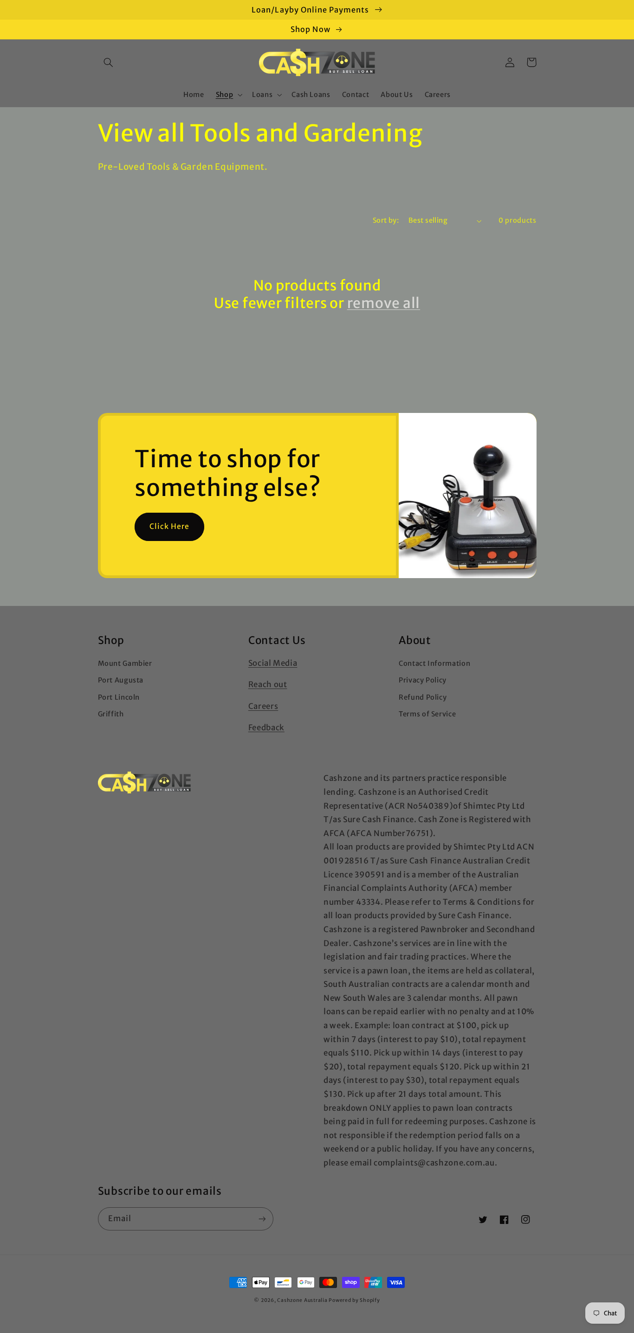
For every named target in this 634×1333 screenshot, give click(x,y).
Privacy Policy (422, 680)
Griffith (111, 714)
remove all (384, 303)
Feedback (266, 727)
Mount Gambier (125, 663)
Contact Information (434, 663)
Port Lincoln (119, 697)
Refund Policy (422, 697)
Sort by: (386, 220)
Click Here (169, 526)
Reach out (267, 684)
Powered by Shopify (354, 1300)
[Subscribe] (261, 1218)
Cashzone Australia (302, 1300)
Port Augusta (121, 680)
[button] (108, 62)
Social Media (273, 663)
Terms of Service (427, 714)
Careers (263, 706)
